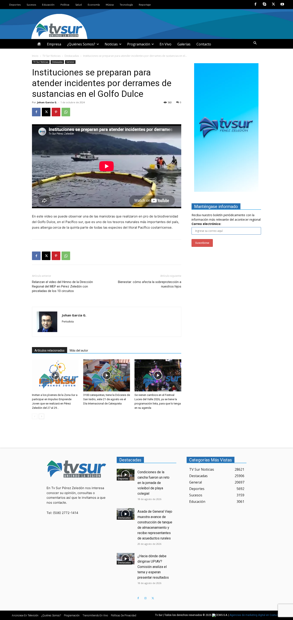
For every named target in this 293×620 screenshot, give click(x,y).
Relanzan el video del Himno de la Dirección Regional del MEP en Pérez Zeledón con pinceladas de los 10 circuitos (62, 286)
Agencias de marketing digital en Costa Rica (256, 615)
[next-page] (41, 416)
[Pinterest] (56, 112)
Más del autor (79, 350)
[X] (273, 4)
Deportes (123, 478)
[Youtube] (282, 4)
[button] (255, 43)
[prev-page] (34, 416)
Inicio (35, 56)
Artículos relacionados (50, 350)
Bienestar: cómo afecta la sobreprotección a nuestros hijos (149, 284)
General (70, 61)
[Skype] (264, 4)
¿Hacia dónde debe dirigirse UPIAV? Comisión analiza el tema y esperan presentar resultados (153, 567)
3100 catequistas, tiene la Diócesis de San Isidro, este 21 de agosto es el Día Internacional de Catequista (106, 399)
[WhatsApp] (66, 112)
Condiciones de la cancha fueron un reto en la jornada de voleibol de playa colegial (153, 483)
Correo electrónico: (206, 224)
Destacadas (72, 56)
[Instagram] (145, 598)
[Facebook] (255, 4)
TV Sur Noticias (51, 56)
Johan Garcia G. (47, 102)
